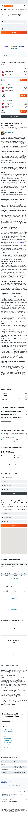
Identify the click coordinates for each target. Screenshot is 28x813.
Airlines (13, 785)
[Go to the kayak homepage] (8, 6)
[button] (2, 5)
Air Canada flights (7, 746)
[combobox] (15, 481)
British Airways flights (8, 740)
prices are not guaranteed (6, 795)
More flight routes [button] (14, 578)
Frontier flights (6, 734)
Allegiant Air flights (7, 747)
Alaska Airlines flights (8, 738)
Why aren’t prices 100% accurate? (9, 804)
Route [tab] (3, 477)
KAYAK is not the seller (7, 799)
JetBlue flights (6, 736)
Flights (9, 785)
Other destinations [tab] (15, 720)
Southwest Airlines (5, 137)
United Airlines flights (8, 729)
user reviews (13, 381)
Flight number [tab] (9, 477)
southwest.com (14, 653)
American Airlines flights (8, 731)
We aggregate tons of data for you (10, 801)
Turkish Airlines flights (8, 742)
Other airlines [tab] (6, 720)
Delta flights (6, 733)
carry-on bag (19, 242)
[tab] (6, 591)
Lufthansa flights (7, 744)
